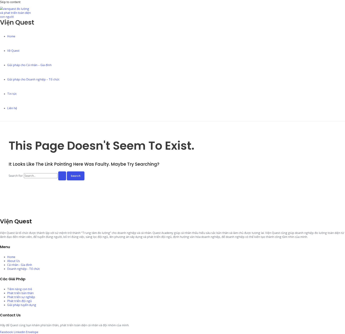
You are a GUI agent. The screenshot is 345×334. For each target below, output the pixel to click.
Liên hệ (12, 108)
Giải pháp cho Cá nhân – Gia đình (29, 65)
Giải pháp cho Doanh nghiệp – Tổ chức (33, 79)
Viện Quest (17, 22)
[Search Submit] (62, 175)
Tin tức (12, 94)
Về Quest (13, 51)
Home (11, 36)
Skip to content (10, 2)
